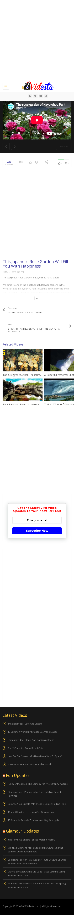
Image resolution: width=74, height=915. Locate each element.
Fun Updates (17, 775)
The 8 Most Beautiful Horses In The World (29, 764)
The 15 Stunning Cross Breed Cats (25, 748)
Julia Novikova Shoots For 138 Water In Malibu (31, 839)
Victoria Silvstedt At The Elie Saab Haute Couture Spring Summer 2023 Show (36, 873)
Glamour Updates (22, 831)
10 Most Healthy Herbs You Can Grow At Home (32, 812)
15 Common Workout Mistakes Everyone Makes (32, 731)
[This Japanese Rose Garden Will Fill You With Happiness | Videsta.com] (36, 85)
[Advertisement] (37, 40)
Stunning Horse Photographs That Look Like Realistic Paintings (35, 793)
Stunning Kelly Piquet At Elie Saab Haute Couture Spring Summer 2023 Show (37, 885)
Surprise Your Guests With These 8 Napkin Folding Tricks (37, 803)
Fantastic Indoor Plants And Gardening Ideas (31, 739)
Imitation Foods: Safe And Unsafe (25, 723)
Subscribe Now (37, 530)
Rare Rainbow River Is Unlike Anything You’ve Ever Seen (36, 404)
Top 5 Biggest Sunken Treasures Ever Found (29, 374)
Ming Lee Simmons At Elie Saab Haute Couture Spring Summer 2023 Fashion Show (35, 849)
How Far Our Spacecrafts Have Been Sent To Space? (35, 756)
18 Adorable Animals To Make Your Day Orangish (33, 820)
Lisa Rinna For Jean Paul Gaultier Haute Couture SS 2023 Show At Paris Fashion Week (37, 861)
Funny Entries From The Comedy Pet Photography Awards (38, 783)
